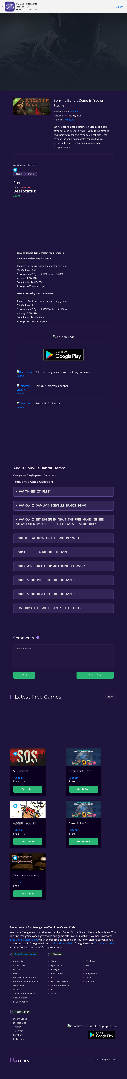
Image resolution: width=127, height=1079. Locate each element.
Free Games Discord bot (24, 939)
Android (90, 981)
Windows (69, 119)
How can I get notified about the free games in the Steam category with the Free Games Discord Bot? (60, 522)
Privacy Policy (20, 1001)
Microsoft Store (59, 981)
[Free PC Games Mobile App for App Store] (63, 337)
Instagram (18, 1038)
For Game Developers (25, 977)
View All (110, 696)
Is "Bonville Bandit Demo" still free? (49, 608)
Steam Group (20, 1018)
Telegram (18, 1030)
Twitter (17, 1026)
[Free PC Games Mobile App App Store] (92, 1026)
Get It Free (28, 789)
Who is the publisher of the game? (46, 580)
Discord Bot (19, 969)
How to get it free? (34, 491)
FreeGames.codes (25, 954)
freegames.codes (104, 943)
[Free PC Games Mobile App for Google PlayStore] (63, 355)
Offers (16, 989)
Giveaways (18, 985)
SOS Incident (20, 771)
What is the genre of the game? (44, 552)
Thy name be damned (25, 875)
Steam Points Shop (80, 771)
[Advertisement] (63, 69)
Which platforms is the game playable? (49, 538)
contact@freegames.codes (46, 947)
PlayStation (92, 973)
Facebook (18, 1034)
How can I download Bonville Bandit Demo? (52, 505)
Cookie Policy (20, 997)
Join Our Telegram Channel (52, 386)
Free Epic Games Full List (26, 981)
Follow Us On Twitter (48, 403)
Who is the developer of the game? (46, 594)
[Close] (2, 6)
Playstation (57, 973)
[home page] (19, 1060)
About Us (18, 961)
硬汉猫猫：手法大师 (24, 823)
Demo (31, 174)
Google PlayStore (60, 985)
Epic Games (57, 965)
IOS (53, 989)
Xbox (88, 969)
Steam (74, 111)
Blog (15, 973)
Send (24, 675)
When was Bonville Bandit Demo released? (51, 566)
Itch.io (19, 882)
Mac (88, 965)
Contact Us (19, 965)
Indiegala (56, 969)
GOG (53, 993)
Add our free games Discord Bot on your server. (63, 372)
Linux (88, 977)
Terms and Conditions (25, 993)
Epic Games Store (64, 943)
